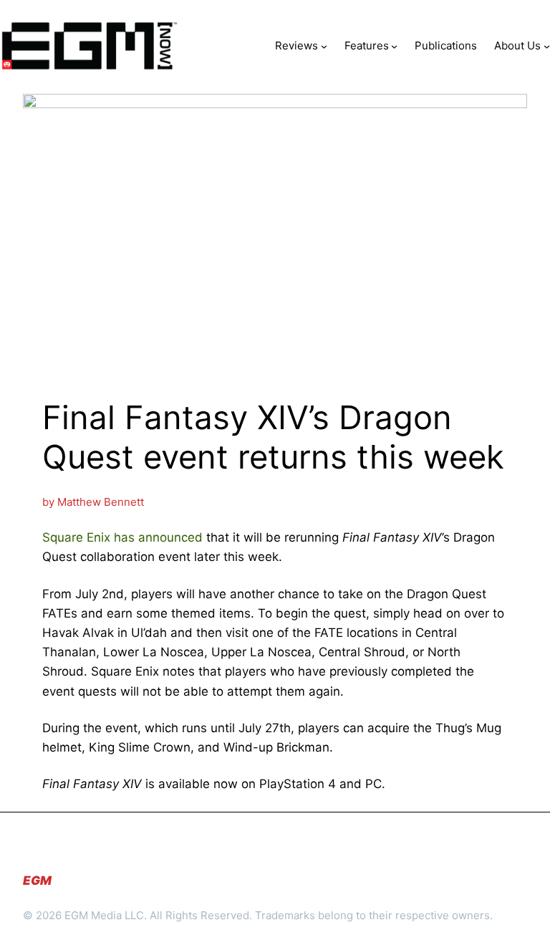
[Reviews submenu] (324, 45)
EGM (37, 880)
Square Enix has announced (122, 537)
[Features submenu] (394, 45)
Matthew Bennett (100, 502)
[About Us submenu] (547, 45)
